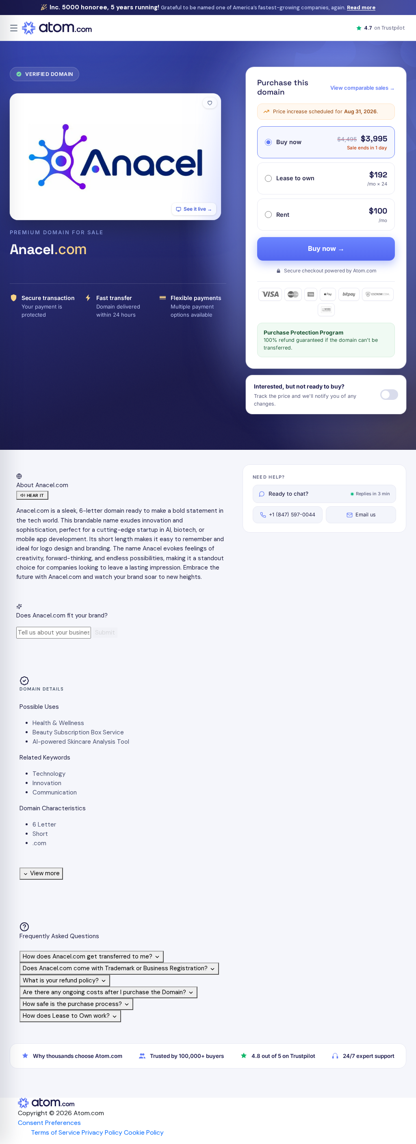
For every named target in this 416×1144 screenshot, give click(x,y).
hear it (35, 495)
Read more (361, 7)
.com (39, 843)
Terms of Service (55, 1132)
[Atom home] (57, 28)
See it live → (198, 209)
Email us (365, 515)
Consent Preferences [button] (49, 1122)
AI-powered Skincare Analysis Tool (80, 742)
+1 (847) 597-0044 (292, 515)
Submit (105, 632)
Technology (48, 774)
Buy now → (326, 248)
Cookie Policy (144, 1132)
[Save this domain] (210, 102)
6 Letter (44, 824)
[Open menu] (13, 28)
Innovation (46, 783)
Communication (54, 792)
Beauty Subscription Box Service (78, 732)
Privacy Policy (102, 1132)
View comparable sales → (362, 87)
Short (40, 834)
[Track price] (389, 394)
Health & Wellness (58, 723)
